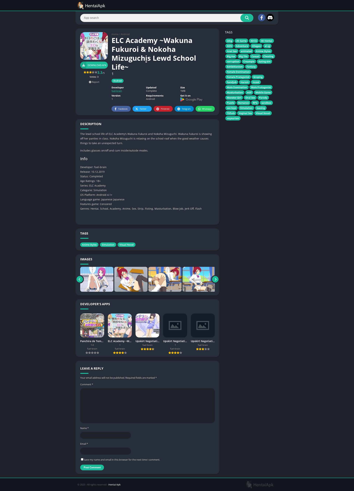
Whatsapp (207, 108)
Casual (255, 56)
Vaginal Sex (245, 113)
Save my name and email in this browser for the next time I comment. (122, 459)
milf (249, 92)
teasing (261, 108)
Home (115, 34)
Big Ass (231, 56)
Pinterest (165, 108)
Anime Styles (89, 244)
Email (84, 443)
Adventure (242, 46)
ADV (229, 46)
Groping (258, 77)
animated (246, 51)
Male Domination (237, 87)
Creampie (248, 61)
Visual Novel (126, 244)
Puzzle (230, 102)
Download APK (97, 65)
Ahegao (256, 46)
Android (125, 34)
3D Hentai (266, 40)
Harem (245, 82)
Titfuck (231, 113)
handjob (232, 82)
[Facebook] (261, 17)
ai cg (267, 46)
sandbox (266, 102)
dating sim (264, 61)
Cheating (268, 56)
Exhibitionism (235, 66)
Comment (86, 384)
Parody (263, 97)
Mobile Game (263, 92)
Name (84, 428)
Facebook (123, 108)
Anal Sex (232, 51)
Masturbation (235, 92)
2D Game (241, 40)
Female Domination (238, 71)
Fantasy (251, 66)
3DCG (254, 40)
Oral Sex (250, 97)
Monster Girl (234, 97)
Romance (243, 102)
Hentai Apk (114, 484)
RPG (255, 102)
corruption (233, 61)
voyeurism (233, 118)
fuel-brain (117, 90)
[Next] (215, 279)
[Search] (246, 18)
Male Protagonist (261, 87)
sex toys (231, 108)
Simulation (108, 244)
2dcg (229, 40)
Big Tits (243, 56)
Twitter (143, 108)
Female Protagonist (238, 77)
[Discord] (270, 17)
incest (256, 82)
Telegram (186, 108)
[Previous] (80, 279)
